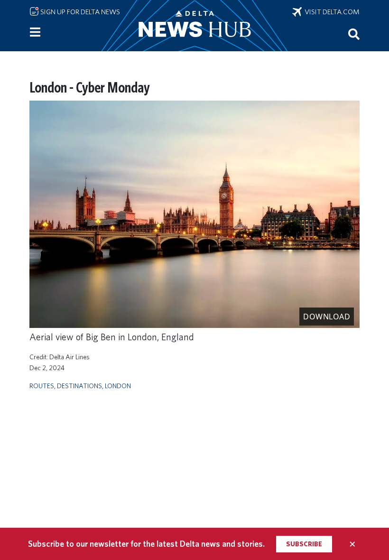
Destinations (79, 386)
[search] (354, 34)
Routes (41, 386)
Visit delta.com (331, 12)
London (118, 386)
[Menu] (35, 32)
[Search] (354, 34)
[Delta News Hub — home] (194, 25)
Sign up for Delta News (79, 12)
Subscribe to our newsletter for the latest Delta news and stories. (146, 544)
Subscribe (304, 544)
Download (326, 316)
